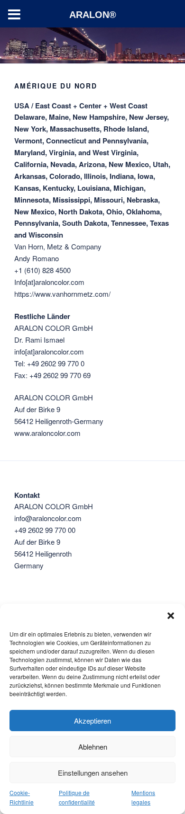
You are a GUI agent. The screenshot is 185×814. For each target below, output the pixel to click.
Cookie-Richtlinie (21, 797)
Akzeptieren (92, 721)
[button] (171, 615)
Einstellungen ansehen (93, 773)
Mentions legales (143, 797)
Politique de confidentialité (77, 797)
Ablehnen (92, 747)
